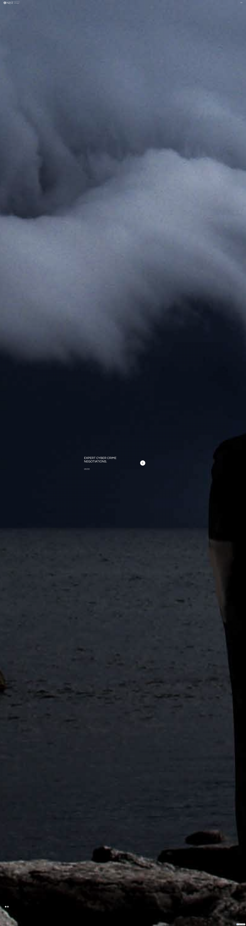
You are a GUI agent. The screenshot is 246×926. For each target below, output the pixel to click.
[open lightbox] (142, 463)
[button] (241, 3)
